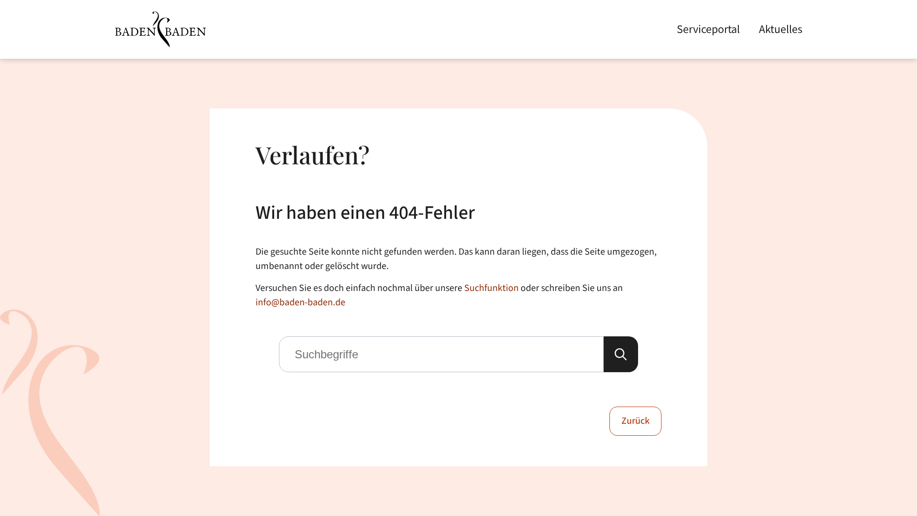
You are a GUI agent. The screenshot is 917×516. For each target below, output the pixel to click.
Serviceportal (708, 29)
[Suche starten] (621, 354)
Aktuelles (780, 29)
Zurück (635, 421)
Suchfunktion (491, 288)
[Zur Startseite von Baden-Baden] (160, 29)
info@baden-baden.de (300, 302)
